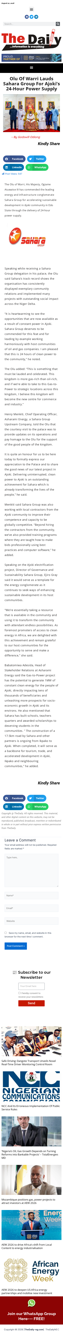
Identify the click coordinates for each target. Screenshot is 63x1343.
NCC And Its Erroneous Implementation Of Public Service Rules (31, 1107)
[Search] (58, 24)
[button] (31, 9)
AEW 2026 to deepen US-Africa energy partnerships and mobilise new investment (27, 1291)
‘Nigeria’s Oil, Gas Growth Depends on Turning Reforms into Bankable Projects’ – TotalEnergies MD (30, 1154)
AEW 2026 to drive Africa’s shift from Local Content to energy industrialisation (27, 1246)
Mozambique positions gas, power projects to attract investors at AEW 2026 (28, 1201)
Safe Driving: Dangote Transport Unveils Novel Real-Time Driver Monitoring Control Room (29, 1062)
